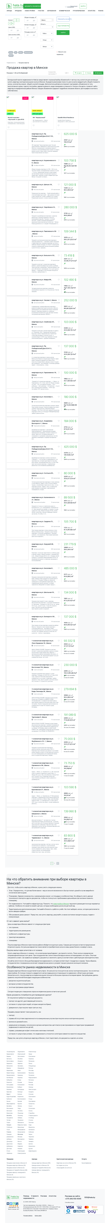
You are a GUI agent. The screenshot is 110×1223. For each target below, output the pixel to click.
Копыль (20, 1094)
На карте (79, 73)
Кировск (20, 1077)
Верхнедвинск (11, 1103)
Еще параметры (63, 26)
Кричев (20, 1101)
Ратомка (31, 1080)
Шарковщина (32, 1151)
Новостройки (30, 11)
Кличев (20, 1082)
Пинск (30, 1063)
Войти (83, 6)
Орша (30, 1054)
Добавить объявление (33, 6)
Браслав (9, 1092)
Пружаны (31, 1073)
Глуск (8, 1129)
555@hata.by (89, 1197)
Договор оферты (27, 1215)
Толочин (31, 1122)
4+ (12, 23)
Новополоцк (32, 1051)
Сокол (30, 1106)
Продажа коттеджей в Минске (17, 1170)
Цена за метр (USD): (14, 34)
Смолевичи (32, 1101)
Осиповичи (32, 1056)
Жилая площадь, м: (30, 25)
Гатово (9, 1120)
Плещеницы (32, 1066)
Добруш (9, 1139)
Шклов (31, 1144)
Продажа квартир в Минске (16, 1165)
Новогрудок (21, 1151)
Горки (8, 1122)
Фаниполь (32, 1127)
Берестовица (10, 1073)
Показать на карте (64, 19)
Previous (9, 143)
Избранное (66, 7)
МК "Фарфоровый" (39, 117)
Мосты (20, 1141)
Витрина (99, 73)
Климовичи (21, 1084)
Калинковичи (21, 1073)
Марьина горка (22, 1125)
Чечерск (31, 1141)
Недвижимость (11, 63)
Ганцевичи (10, 1118)
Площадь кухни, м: (30, 32)
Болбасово (10, 1077)
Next (26, 143)
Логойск (20, 1111)
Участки (41, 11)
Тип (16, 52)
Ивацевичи (21, 1068)
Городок (9, 1134)
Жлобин (20, 1059)
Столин (31, 1120)
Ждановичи (21, 1051)
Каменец (20, 1075)
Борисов (9, 1082)
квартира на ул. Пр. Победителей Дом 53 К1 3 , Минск (42, 348)
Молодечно (21, 1139)
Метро (11, 55)
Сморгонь (32, 1103)
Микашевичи (21, 1129)
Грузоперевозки (79, 11)
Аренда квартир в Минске (41, 1163)
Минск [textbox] (43, 20)
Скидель (31, 1092)
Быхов (8, 1101)
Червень (31, 1139)
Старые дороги (33, 1115)
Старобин (31, 1113)
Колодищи (21, 1089)
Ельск (8, 1151)
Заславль (20, 1066)
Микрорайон (28, 52)
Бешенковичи (11, 1075)
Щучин (31, 1148)
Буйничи (9, 1099)
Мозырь (20, 1137)
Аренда (9, 11)
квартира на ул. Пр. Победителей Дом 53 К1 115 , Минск (42, 136)
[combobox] (46, 20)
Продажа (18, 11)
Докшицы (9, 1141)
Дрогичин (10, 1144)
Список (89, 73)
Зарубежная (51, 11)
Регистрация (73, 6)
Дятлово (9, 1148)
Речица (31, 1082)
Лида (19, 1108)
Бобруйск (9, 1080)
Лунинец (20, 1115)
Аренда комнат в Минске (40, 1165)
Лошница (20, 1113)
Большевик (10, 1084)
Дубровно (10, 1146)
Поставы (31, 1070)
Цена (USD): (11, 27)
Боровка (9, 1089)
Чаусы (30, 1134)
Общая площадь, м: (30, 17)
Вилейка (9, 1106)
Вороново (10, 1113)
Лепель (20, 1106)
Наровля (20, 1146)
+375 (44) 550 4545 (73, 1199)
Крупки (20, 1103)
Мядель (20, 1144)
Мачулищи (21, 1127)
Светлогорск (32, 1089)
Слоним (31, 1094)
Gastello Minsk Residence (66, 117)
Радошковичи (33, 1077)
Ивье (19, 1070)
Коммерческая (64, 11)
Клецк (19, 1080)
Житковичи (21, 1056)
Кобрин (20, 1087)
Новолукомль (22, 1153)
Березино (9, 1063)
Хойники (31, 1132)
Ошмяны (31, 1059)
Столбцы (31, 1118)
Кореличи (20, 1096)
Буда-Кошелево (11, 1096)
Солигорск (32, 1108)
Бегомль (9, 1059)
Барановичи (10, 1054)
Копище (20, 1092)
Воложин (9, 1111)
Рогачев (31, 1084)
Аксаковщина (11, 1051)
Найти (63, 32)
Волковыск (10, 1108)
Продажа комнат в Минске (15, 1168)
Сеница (31, 1087)
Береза (9, 1068)
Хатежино (32, 1129)
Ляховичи (20, 1120)
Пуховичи (31, 1075)
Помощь (26, 1196)
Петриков (31, 1061)
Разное (100, 11)
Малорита (21, 1122)
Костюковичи (22, 1099)
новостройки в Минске (61, 904)
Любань (20, 1118)
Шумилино (32, 1146)
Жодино (20, 1061)
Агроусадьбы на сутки (64, 1168)
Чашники (31, 1137)
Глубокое (9, 1127)
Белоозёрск (10, 1061)
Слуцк (30, 1099)
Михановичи (21, 1132)
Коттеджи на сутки (62, 1165)
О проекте (35, 1196)
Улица (11, 52)
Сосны (30, 1111)
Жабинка (9, 1153)
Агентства (91, 11)
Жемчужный (21, 1054)
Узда (30, 1125)
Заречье (20, 1063)
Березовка (10, 1070)
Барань (9, 1056)
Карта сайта (38, 1215)
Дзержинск (10, 1137)
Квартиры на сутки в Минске (66, 1163)
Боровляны (10, 1087)
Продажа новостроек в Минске (17, 1163)
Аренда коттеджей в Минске (41, 1168)
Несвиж (20, 1148)
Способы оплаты (69, 1202)
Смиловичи (32, 1096)
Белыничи (10, 1066)
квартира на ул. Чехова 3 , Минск (44, 300)
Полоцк (31, 1068)
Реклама (43, 1196)
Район (20, 52)
